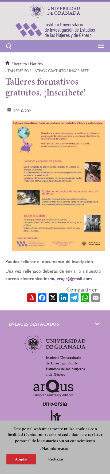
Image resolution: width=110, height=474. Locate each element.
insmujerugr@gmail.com (68, 278)
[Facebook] (42, 297)
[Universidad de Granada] (55, 11)
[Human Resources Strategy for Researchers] (55, 418)
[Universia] (55, 404)
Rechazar (56, 459)
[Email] (95, 297)
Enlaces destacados (34, 324)
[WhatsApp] (85, 297)
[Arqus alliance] (53, 388)
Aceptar (21, 459)
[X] (53, 297)
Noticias (36, 63)
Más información (56, 448)
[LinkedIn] (63, 297)
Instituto (20, 63)
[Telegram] (74, 297)
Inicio (8, 63)
